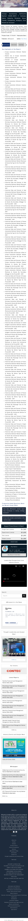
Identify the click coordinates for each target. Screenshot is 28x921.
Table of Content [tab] (14, 44)
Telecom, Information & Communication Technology (14, 895)
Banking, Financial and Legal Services (13, 902)
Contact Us (14, 854)
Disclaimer (14, 852)
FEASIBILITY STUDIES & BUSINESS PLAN (14, 865)
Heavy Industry (14, 893)
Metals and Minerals (14, 904)
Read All (5, 796)
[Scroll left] (2, 45)
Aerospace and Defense (14, 886)
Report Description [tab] (6, 44)
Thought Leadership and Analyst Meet (14, 856)
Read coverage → (9, 623)
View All (14, 659)
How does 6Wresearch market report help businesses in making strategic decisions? (14, 510)
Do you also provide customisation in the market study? (14, 519)
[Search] (22, 2)
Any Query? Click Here (14, 554)
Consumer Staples (14, 900)
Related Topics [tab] (21, 44)
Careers (14, 843)
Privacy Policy (14, 845)
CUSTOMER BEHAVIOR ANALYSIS (14, 873)
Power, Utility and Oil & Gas (14, 891)
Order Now (14, 542)
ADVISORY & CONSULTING (14, 864)
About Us (14, 840)
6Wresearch (11, 920)
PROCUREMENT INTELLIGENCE (14, 871)
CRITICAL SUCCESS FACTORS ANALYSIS (14, 878)
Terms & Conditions (14, 847)
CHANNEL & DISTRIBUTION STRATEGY (14, 869)
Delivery (14, 849)
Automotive (14, 898)
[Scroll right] (26, 45)
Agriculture (14, 909)
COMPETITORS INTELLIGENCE (14, 867)
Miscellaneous (14, 907)
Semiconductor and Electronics (14, 889)
